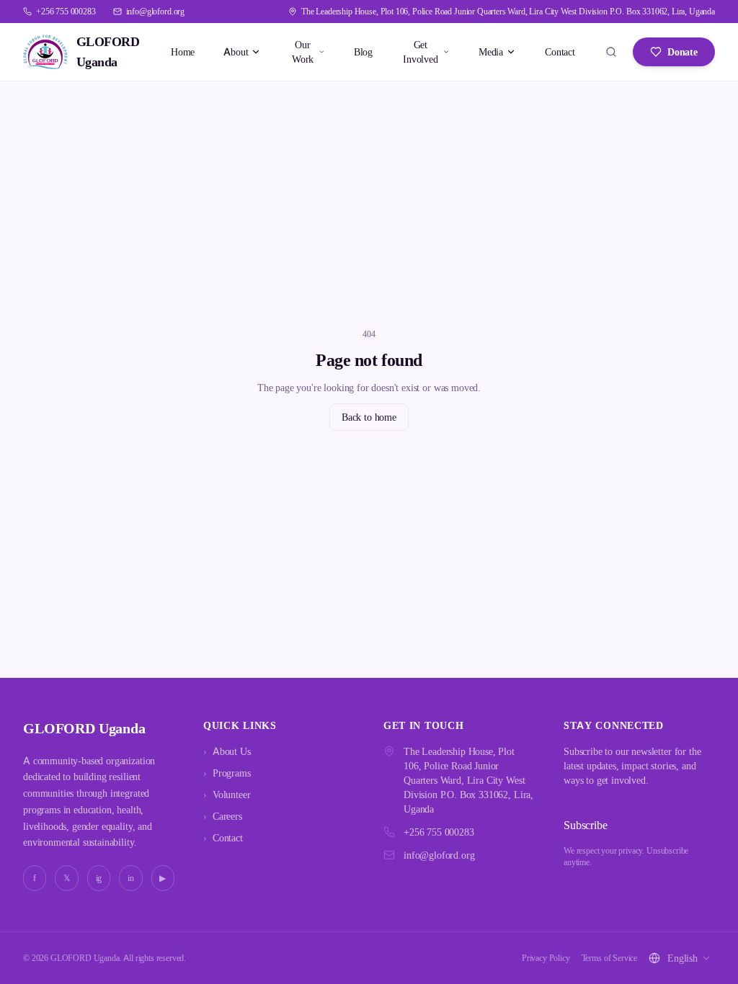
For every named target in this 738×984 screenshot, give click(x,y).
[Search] (611, 52)
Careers (222, 816)
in (131, 877)
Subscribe (586, 825)
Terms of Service (609, 957)
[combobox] (689, 958)
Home (183, 51)
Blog (363, 51)
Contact (560, 51)
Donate (682, 51)
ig (99, 877)
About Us (227, 751)
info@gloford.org (439, 855)
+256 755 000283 (439, 832)
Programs (227, 772)
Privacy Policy (546, 957)
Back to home (369, 417)
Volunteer (226, 794)
